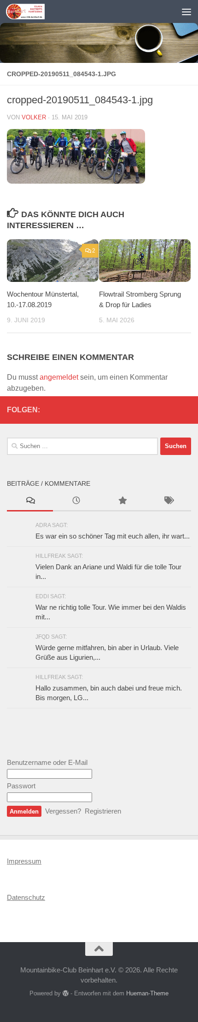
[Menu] (186, 11)
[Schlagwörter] (168, 501)
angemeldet (59, 377)
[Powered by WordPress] (66, 993)
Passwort (21, 786)
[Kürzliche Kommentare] (30, 501)
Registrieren (103, 811)
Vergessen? (63, 811)
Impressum (24, 861)
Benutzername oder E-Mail (47, 762)
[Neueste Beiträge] (76, 501)
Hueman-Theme (147, 993)
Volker (34, 117)
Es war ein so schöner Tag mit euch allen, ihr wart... (112, 536)
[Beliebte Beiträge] (122, 501)
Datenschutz (26, 897)
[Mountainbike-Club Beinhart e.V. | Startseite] (32, 11)
